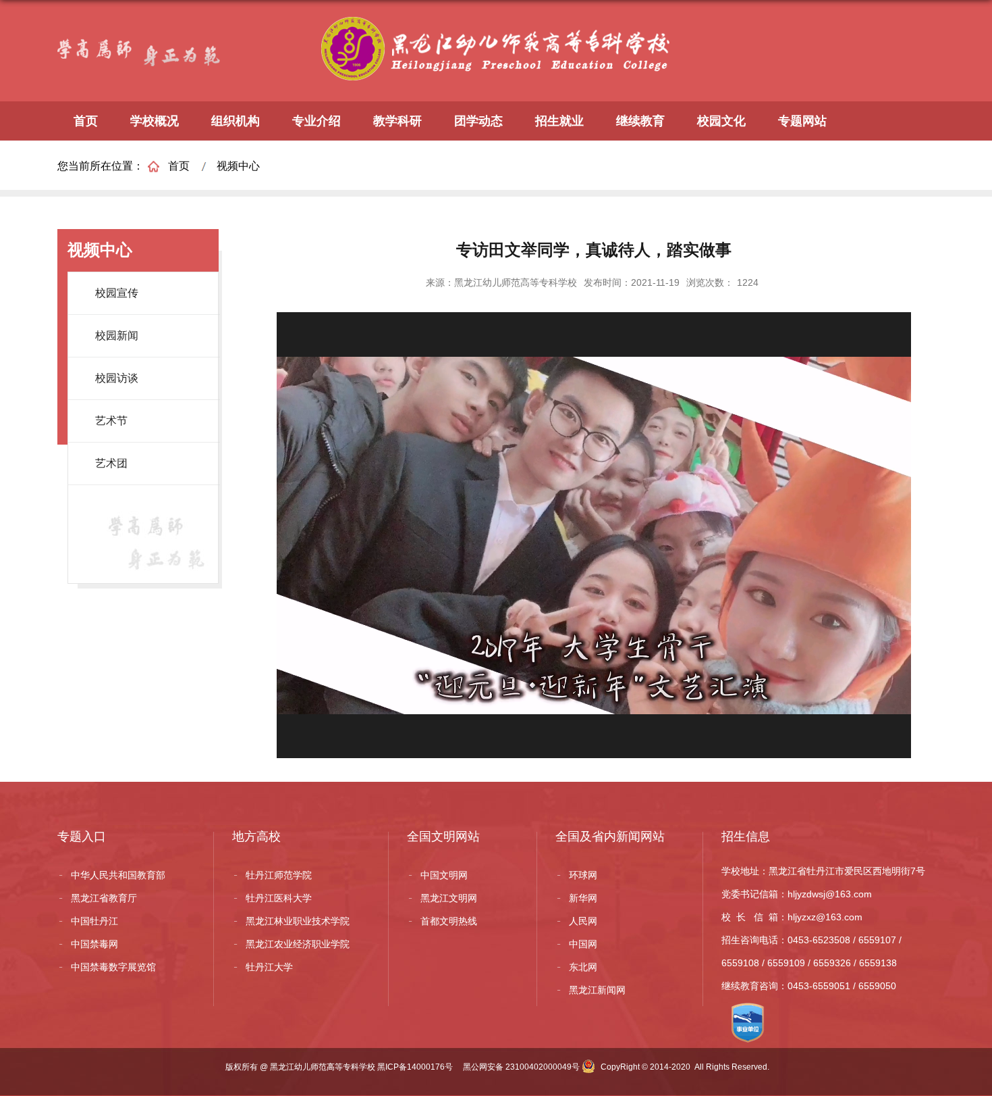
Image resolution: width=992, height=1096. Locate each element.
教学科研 (397, 121)
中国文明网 (444, 875)
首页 (86, 121)
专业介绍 (316, 121)
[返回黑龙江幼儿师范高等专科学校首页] (499, 28)
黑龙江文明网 (448, 898)
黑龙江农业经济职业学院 (298, 944)
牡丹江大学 (269, 967)
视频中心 (238, 166)
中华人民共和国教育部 (118, 875)
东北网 (583, 967)
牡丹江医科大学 (279, 898)
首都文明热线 (448, 921)
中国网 (583, 944)
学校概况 (154, 121)
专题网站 (802, 121)
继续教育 (640, 121)
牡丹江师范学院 (279, 875)
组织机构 (235, 121)
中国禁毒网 (94, 944)
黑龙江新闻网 (597, 990)
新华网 (583, 898)
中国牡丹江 (94, 921)
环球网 (583, 875)
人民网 (583, 921)
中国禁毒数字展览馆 (113, 967)
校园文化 (721, 121)
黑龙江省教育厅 (104, 898)
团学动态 (478, 121)
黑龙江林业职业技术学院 (298, 921)
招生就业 (559, 121)
